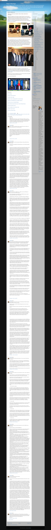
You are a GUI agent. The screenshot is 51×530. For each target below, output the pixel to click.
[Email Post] (17, 113)
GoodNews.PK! (36, 78)
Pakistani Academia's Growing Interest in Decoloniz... (38, 38)
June (35, 54)
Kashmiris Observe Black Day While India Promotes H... (38, 33)
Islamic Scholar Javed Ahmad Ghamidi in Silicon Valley (37, 36)
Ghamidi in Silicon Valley (11, 97)
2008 (34, 69)
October (35, 30)
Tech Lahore (35, 94)
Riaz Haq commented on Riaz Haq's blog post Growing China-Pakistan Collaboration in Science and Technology (38, 88)
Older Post (29, 523)
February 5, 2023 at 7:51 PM (13, 518)
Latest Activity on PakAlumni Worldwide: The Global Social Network (38, 86)
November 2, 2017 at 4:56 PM (13, 298)
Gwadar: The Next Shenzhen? (12, 95)
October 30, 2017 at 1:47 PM (13, 188)
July (34, 53)
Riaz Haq (11, 125)
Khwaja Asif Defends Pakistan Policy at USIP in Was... (38, 47)
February (35, 58)
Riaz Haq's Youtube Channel (11, 110)
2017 (34, 27)
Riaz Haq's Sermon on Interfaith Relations (13, 102)
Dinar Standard (36, 77)
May (34, 55)
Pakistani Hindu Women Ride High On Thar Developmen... (38, 44)
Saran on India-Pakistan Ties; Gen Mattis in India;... (38, 49)
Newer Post (10, 523)
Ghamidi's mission (16, 39)
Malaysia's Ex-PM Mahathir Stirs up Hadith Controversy (15, 100)
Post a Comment (11, 519)
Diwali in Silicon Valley (37, 41)
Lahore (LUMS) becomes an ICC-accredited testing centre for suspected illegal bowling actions (37, 80)
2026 (34, 17)
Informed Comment (36, 84)
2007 (34, 70)
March (35, 57)
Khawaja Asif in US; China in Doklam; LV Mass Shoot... (37, 46)
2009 (34, 68)
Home (19, 523)
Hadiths (23, 42)
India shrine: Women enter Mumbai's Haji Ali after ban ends (38, 75)
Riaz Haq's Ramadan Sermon (12, 105)
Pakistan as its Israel (10, 20)
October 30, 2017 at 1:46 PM (13, 138)
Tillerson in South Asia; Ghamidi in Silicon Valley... (38, 31)
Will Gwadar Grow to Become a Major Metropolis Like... (38, 34)
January (35, 59)
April (34, 56)
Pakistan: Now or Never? (37, 91)
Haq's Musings (11, 4)
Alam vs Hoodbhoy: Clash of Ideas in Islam (13, 107)
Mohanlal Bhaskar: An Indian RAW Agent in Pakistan (38, 40)
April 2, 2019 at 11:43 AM (13, 510)
